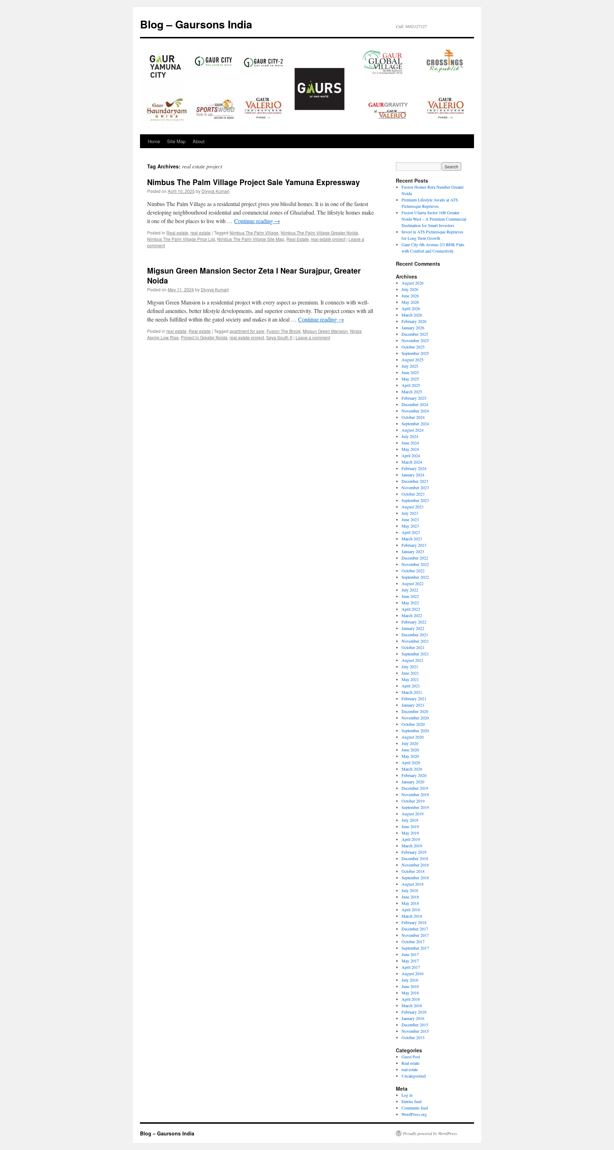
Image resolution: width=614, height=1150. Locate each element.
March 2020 (412, 769)
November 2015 (415, 1031)
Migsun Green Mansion (325, 331)
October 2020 (413, 724)
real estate (200, 233)
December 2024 (415, 404)
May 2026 (410, 302)
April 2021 (411, 686)
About (199, 141)
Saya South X (279, 337)
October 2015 (413, 1037)
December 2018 (415, 858)
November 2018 (415, 865)
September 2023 (415, 500)
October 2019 (413, 801)
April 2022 (411, 609)
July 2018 (410, 890)
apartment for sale (247, 331)
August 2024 (413, 430)
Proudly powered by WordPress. (430, 1133)
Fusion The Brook (283, 331)
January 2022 (413, 628)
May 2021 (410, 679)
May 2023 (410, 526)
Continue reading (257, 221)
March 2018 (412, 916)
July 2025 (410, 366)
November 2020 (415, 717)
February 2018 (414, 922)
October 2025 (413, 347)
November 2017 (415, 935)
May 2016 (410, 992)
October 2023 (413, 494)
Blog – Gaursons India (196, 24)
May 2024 (410, 449)
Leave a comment (313, 337)
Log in (407, 1095)
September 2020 (415, 730)
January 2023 (413, 551)
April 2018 (411, 909)
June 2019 (410, 826)
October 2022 (413, 570)
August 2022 (413, 583)
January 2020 (413, 781)
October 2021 (413, 647)
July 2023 (410, 513)
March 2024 (412, 462)
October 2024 (413, 417)
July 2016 (410, 980)
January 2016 (413, 1018)
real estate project (328, 239)
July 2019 (410, 820)
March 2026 (412, 315)
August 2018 (413, 884)
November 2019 (415, 794)
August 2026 (413, 283)
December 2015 (415, 1024)
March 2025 (412, 391)
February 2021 (414, 698)
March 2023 (412, 538)
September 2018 (415, 877)
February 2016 (414, 1012)
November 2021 (415, 641)
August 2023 (413, 506)
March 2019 (412, 845)
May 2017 (410, 960)
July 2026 (410, 289)
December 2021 (415, 634)
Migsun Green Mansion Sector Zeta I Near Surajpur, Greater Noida (254, 275)
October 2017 (413, 941)
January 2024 (413, 474)
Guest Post (411, 1056)
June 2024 (410, 443)
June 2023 (410, 519)
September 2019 (415, 807)
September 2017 (415, 948)
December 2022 (415, 558)
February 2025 (414, 398)
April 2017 (411, 967)
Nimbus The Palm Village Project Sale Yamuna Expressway (253, 182)
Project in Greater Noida (204, 337)
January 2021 (413, 705)
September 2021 (415, 654)
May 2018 (410, 903)
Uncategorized (414, 1076)
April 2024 (411, 455)
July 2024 (410, 436)
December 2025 (415, 334)
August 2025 (413, 359)
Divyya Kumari (215, 191)
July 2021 (410, 666)
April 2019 (411, 839)
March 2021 (412, 692)
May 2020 (410, 756)
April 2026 (411, 308)
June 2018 (410, 897)
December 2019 (415, 788)
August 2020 (413, 737)
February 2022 (414, 622)
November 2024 (415, 411)
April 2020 (411, 762)
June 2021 (410, 673)
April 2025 (411, 385)
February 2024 (414, 468)
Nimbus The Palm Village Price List (181, 239)
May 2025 (410, 379)
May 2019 (410, 833)
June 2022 (410, 596)
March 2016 (412, 1005)
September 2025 (415, 353)
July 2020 (410, 743)
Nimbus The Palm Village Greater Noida (319, 233)
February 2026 (414, 321)
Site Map (176, 141)
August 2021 (413, 660)
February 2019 (414, 852)
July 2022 (410, 590)
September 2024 (415, 423)
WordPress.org (414, 1114)
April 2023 (411, 532)
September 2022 (415, 577)
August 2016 (413, 973)
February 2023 (414, 545)
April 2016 (411, 999)
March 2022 (412, 615)
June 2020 (410, 749)
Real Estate (297, 239)
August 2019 (413, 813)
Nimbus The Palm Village (254, 233)
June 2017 (410, 954)
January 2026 (413, 327)
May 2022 (410, 602)
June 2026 (410, 295)
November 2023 (415, 487)
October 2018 (413, 871)
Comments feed (415, 1108)
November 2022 (415, 564)
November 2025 (415, 340)
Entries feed (411, 1101)
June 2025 (410, 372)
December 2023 (415, 481)
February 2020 (414, 775)
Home (154, 141)
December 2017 (415, 929)
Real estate (177, 233)
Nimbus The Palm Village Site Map (250, 239)
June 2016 (410, 986)
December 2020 (415, 711)
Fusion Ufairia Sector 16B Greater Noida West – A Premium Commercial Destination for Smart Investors (434, 219)
